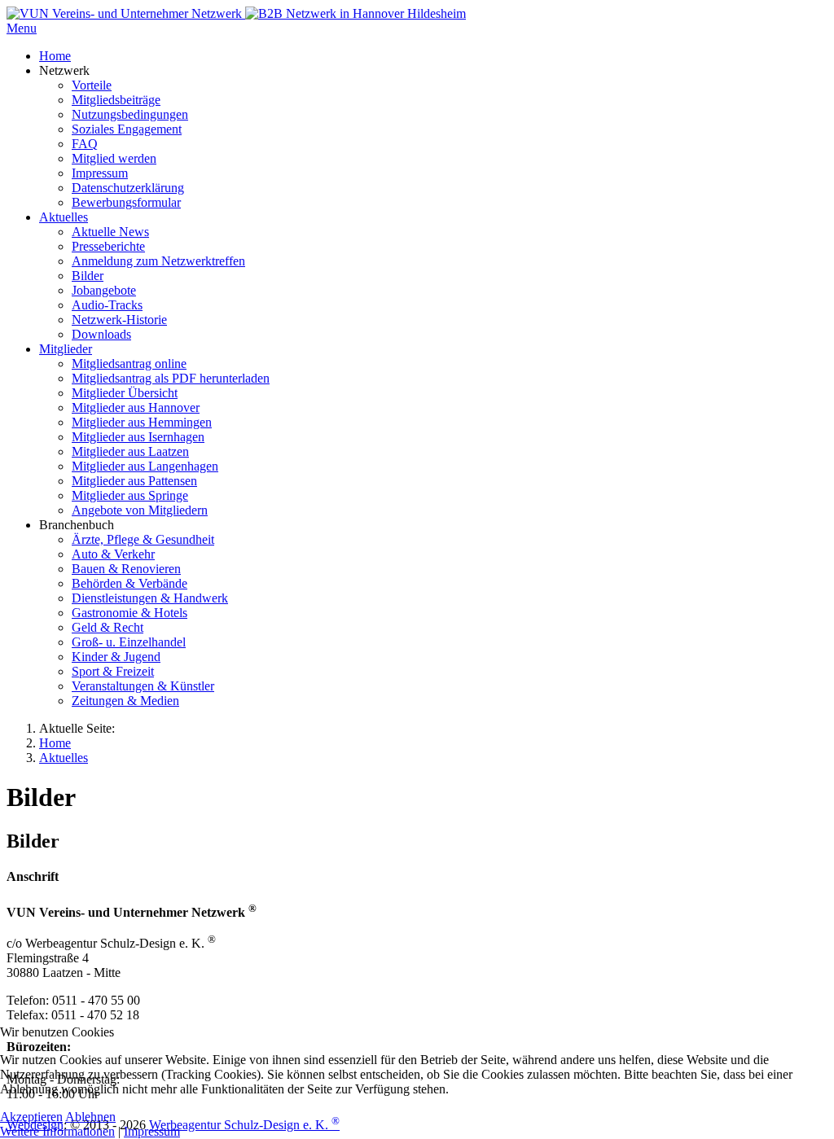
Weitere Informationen (57, 1131)
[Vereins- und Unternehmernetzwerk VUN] (355, 13)
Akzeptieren (31, 1117)
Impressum (152, 1131)
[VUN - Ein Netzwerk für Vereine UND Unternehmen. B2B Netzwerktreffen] (126, 13)
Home (55, 743)
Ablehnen (90, 1117)
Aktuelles (63, 757)
